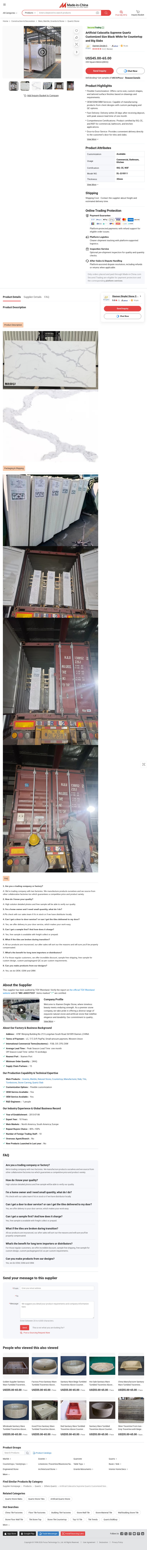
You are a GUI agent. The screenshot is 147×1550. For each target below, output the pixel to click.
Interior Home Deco (117, 1469)
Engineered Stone (10, 1469)
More (5, 1524)
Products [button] (29, 12)
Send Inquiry (99, 70)
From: (16, 1288)
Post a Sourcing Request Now (35, 1332)
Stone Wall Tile (83, 1512)
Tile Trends (93, 1519)
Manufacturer (70, 1079)
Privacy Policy (117, 1542)
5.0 (116, 300)
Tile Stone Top (35, 1519)
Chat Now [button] (132, 71)
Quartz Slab (37, 1082)
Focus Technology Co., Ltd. (53, 1542)
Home (5, 21)
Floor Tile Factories (37, 1512)
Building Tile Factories (61, 1512)
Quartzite (78, 1458)
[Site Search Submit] (106, 13)
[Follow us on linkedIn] (142, 1533)
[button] (4, 4)
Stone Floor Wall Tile (14, 1519)
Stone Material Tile (104, 1512)
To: (17, 1296)
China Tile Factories (14, 1512)
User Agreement (89, 1542)
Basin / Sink (114, 1464)
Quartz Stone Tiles (36, 1499)
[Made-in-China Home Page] (73, 5)
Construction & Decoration (23, 21)
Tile (84, 1079)
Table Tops (78, 1464)
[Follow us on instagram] (130, 1533)
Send (24, 1327)
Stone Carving (24, 1082)
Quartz (112, 1458)
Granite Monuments (82, 1469)
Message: (14, 1303)
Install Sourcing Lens (74, 1533)
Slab (79, 1079)
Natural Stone (44, 1079)
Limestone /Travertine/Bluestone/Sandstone (58, 1464)
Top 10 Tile (77, 1519)
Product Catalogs (43, 1452)
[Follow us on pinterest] (138, 1533)
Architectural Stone (47, 1469)
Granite (25, 1079)
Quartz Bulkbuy (110, 1519)
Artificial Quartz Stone (60, 1499)
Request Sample (132, 78)
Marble (33, 1079)
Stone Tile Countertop (57, 1519)
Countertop (57, 1079)
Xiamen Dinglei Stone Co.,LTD (100, 45)
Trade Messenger (48, 1533)
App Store (10, 1533)
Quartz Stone (73, 21)
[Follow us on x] (125, 1533)
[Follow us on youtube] (134, 1533)
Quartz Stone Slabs (13, 1499)
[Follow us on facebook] (121, 1533)
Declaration (103, 1542)
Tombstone (11, 1082)
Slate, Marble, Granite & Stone (51, 21)
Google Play (27, 1533)
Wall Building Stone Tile (128, 1512)
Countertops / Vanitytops (14, 1464)
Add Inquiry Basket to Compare (43, 95)
